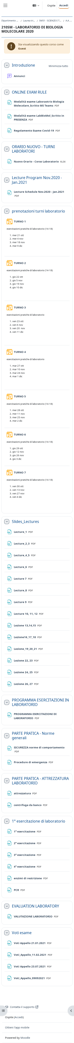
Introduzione (23, 65)
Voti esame (22, 933)
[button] (35, 5)
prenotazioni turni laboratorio (38, 211)
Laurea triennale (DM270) (29, 20)
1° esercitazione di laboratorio (38, 821)
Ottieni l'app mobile (17, 1027)
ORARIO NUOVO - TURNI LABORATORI (33, 149)
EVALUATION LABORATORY (35, 906)
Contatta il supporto (22, 1007)
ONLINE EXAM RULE (29, 92)
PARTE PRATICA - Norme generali (33, 735)
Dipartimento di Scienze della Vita (10, 20)
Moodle (25, 1037)
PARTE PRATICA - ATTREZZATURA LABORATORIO (40, 780)
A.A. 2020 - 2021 (69, 20)
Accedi (63, 5)
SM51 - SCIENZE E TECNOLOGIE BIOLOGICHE (50, 20)
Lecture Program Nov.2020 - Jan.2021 (37, 179)
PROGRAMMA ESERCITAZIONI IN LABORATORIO (40, 702)
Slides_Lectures (25, 521)
